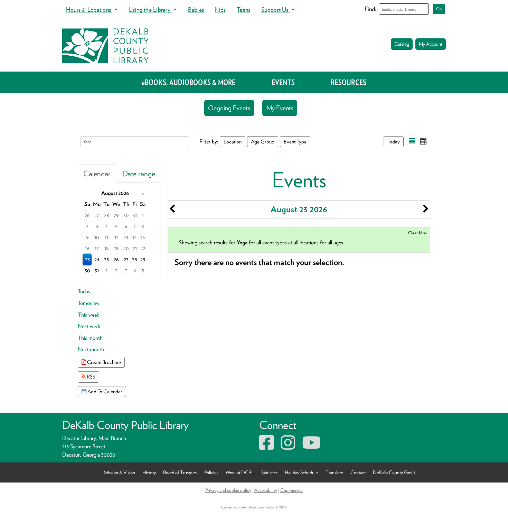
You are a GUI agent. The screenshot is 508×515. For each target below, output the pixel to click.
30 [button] (126, 215)
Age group (262, 141)
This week (88, 314)
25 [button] (106, 259)
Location (233, 141)
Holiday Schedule (301, 472)
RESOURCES (348, 82)
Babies (196, 9)
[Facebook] (266, 446)
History (149, 472)
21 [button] (135, 248)
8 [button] (142, 226)
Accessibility (265, 490)
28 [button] (106, 215)
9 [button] (87, 237)
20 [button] (126, 248)
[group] (120, 232)
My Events (279, 108)
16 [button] (87, 248)
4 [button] (106, 226)
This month (90, 338)
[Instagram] (288, 446)
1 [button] (143, 215)
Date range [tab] (138, 173)
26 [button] (87, 215)
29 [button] (116, 215)
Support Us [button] (275, 9)
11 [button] (106, 237)
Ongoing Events (229, 108)
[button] (412, 141)
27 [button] (96, 215)
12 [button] (116, 237)
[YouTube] (311, 446)
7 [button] (134, 226)
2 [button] (87, 226)
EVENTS (283, 82)
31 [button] (135, 215)
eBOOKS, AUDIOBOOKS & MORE (189, 82)
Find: (370, 8)
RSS (90, 376)
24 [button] (97, 259)
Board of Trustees (180, 472)
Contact (358, 472)
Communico (291, 490)
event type (295, 141)
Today (393, 141)
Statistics (269, 472)
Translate (334, 472)
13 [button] (126, 237)
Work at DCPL (240, 472)
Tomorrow (89, 303)
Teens (243, 9)
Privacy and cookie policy (228, 490)
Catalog (401, 44)
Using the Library (150, 9)
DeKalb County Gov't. (394, 472)
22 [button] (142, 248)
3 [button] (97, 226)
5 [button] (116, 226)
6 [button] (126, 226)
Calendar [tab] (97, 173)
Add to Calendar (104, 391)
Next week (89, 326)
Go (439, 8)
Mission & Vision (119, 472)
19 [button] (116, 248)
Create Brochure (103, 362)
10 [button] (96, 237)
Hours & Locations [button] (89, 9)
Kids (220, 9)
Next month (91, 349)
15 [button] (143, 237)
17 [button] (97, 248)
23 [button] (87, 259)
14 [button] (134, 237)
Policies (211, 472)
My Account (430, 44)
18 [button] (106, 248)
